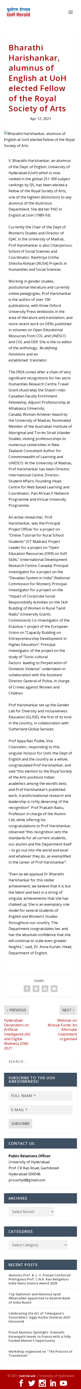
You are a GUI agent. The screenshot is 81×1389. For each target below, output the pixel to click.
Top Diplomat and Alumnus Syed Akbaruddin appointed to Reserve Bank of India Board (39, 1298)
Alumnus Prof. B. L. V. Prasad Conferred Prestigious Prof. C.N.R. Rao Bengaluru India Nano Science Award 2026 (39, 1279)
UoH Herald (27, 1376)
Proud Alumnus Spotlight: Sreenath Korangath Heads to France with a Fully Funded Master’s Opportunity (40, 1336)
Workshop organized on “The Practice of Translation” (40, 1353)
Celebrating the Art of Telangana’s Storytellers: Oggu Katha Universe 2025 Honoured (39, 1317)
